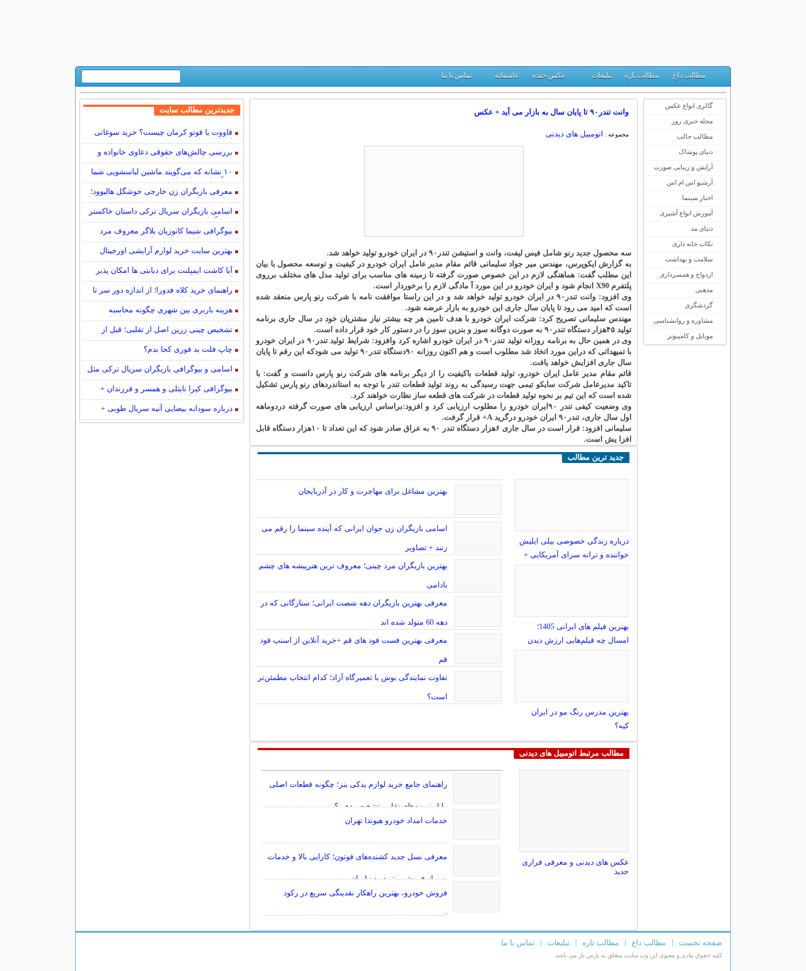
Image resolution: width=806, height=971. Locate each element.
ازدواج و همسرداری (686, 274)
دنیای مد (702, 228)
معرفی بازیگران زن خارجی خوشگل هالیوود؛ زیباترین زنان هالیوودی (161, 192)
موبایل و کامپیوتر (690, 336)
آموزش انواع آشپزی (686, 213)
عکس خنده (549, 75)
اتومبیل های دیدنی (574, 134)
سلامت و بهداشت (689, 259)
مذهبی (704, 290)
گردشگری (699, 305)
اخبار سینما (697, 198)
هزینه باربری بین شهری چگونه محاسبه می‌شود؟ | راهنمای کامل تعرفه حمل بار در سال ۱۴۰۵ (164, 311)
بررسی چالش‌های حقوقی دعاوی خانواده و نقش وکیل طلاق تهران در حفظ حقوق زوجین (160, 153)
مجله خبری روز (692, 121)
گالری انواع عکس (689, 106)
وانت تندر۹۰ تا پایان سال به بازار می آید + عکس (551, 112)
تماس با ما (457, 75)
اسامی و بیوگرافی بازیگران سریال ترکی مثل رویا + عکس (159, 370)
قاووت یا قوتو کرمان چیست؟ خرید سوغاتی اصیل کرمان (163, 133)
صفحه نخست (700, 943)
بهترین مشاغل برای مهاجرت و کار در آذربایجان (372, 491)
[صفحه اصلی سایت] (718, 78)
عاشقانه (507, 75)
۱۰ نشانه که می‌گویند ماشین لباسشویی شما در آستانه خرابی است (161, 173)
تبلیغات (602, 75)
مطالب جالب (695, 136)
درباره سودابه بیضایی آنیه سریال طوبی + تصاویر (166, 409)
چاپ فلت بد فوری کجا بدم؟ (188, 349)
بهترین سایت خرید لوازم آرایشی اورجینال (166, 251)
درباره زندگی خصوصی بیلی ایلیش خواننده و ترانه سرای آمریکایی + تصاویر (574, 555)
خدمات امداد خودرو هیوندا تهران (396, 820)
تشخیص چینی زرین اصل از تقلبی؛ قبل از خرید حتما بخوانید (166, 330)
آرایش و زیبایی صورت (683, 167)
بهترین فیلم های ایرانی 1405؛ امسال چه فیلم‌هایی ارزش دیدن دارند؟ (578, 640)
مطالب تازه (642, 75)
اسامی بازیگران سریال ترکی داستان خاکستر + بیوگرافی (160, 212)
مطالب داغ (689, 75)
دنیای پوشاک (696, 152)
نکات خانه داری (692, 244)
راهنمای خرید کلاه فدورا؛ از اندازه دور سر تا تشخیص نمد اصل (162, 291)
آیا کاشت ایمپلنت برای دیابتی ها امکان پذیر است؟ (164, 271)
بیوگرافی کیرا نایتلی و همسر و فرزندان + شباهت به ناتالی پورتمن (166, 390)
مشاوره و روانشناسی (683, 320)
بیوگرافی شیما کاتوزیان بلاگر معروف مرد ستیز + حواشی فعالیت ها (166, 232)
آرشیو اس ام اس (690, 182)
